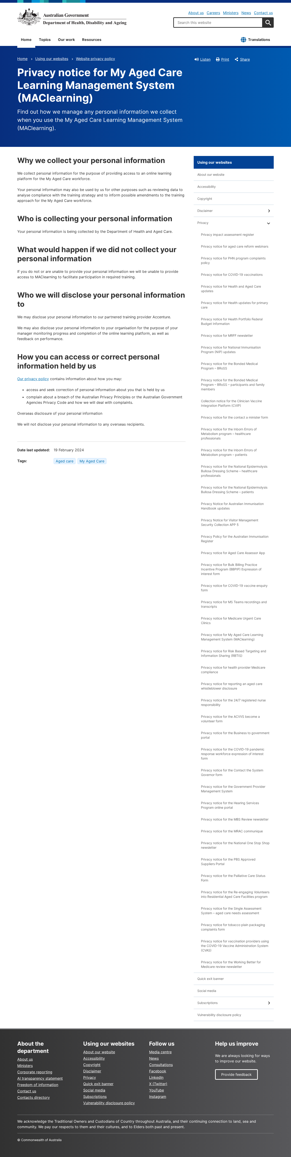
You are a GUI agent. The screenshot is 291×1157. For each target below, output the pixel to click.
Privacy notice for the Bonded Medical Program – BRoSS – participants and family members (233, 384)
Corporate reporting (34, 1072)
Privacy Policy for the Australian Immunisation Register (234, 539)
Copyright (204, 199)
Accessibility (206, 186)
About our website (210, 174)
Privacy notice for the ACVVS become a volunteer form (230, 719)
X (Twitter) (158, 1084)
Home (26, 39)
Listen (205, 59)
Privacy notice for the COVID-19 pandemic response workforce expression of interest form (232, 753)
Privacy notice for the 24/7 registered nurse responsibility (233, 702)
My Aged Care (92, 461)
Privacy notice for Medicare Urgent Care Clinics (231, 620)
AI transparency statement (40, 1078)
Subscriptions (207, 1003)
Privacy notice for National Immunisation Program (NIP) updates (231, 349)
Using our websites (51, 58)
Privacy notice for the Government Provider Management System (233, 789)
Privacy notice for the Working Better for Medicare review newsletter (231, 964)
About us (196, 12)
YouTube (156, 1090)
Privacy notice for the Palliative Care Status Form (233, 878)
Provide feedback (236, 1074)
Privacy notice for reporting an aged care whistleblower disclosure (231, 686)
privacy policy (37, 378)
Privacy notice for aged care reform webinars (234, 246)
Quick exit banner (210, 979)
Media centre (160, 1052)
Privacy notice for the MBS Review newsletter (234, 819)
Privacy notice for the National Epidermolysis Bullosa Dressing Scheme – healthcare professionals (234, 470)
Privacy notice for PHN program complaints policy (233, 260)
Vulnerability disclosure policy (219, 1015)
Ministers (230, 12)
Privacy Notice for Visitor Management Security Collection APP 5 (229, 522)
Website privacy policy (95, 58)
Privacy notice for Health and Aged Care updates (231, 288)
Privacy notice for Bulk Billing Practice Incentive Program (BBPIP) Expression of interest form (231, 569)
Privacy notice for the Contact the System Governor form (232, 772)
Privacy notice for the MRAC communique (232, 831)
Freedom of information (37, 1084)
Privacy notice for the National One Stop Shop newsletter (235, 845)
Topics (45, 39)
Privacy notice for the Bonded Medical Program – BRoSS (229, 366)
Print (225, 59)
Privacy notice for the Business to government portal (235, 735)
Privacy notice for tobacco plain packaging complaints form (233, 927)
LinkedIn (156, 1077)
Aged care (64, 461)
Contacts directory (33, 1097)
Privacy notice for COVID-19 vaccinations (232, 274)
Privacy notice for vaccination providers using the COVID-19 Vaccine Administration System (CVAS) (235, 945)
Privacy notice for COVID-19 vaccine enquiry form (234, 588)
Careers (213, 12)
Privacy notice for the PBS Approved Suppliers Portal (228, 861)
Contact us (263, 12)
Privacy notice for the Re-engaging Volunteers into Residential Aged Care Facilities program (235, 894)
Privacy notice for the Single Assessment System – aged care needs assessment (231, 910)
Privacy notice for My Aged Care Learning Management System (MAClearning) (232, 637)
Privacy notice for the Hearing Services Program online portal (230, 805)
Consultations (161, 1064)
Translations (259, 39)
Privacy (202, 223)
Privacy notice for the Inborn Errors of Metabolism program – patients (229, 452)
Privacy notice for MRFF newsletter (227, 335)
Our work (66, 39)
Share (245, 59)
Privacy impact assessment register (227, 234)
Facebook (157, 1071)
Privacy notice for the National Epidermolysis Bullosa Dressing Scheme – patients (234, 489)
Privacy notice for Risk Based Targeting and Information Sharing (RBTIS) (233, 653)
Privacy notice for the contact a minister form (234, 417)
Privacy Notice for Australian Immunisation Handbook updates (232, 506)
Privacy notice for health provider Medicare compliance (233, 669)
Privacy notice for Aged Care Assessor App (233, 553)
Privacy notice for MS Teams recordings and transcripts (234, 604)
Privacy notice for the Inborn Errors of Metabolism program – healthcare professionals (229, 433)
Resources (91, 39)
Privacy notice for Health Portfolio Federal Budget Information (232, 321)
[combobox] (218, 22)
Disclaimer (205, 211)
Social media (206, 991)
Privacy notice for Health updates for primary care (234, 305)
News (246, 12)
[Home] (71, 16)
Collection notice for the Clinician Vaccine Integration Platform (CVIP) (231, 403)
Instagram (157, 1096)
